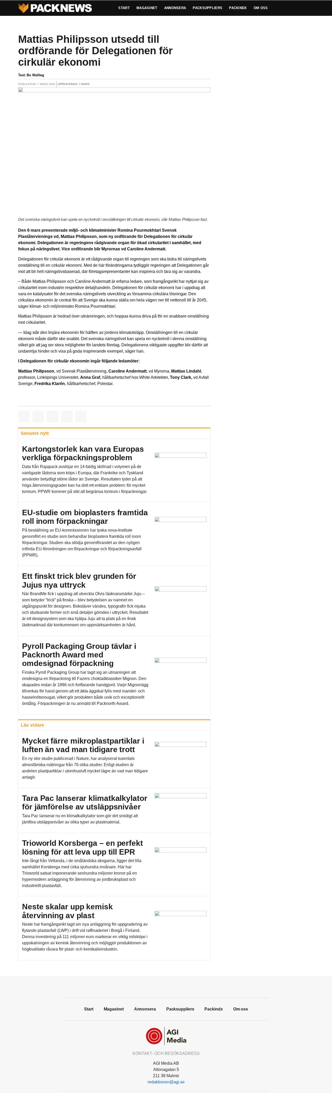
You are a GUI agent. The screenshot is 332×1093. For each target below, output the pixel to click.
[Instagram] (177, 986)
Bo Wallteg (35, 75)
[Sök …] (302, 8)
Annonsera (175, 8)
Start (124, 8)
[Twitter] (166, 986)
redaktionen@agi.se (166, 1082)
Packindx (238, 8)
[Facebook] (154, 986)
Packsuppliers (207, 8)
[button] (24, 416)
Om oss (261, 8)
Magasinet (146, 8)
